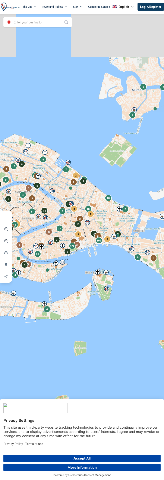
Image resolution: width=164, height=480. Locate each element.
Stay (75, 6)
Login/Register (150, 7)
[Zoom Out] (6, 241)
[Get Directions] (6, 276)
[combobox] (37, 22)
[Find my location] (6, 264)
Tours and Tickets (52, 6)
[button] (18, 258)
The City (27, 6)
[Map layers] (6, 253)
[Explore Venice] (6, 217)
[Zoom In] (6, 229)
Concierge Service (99, 6)
